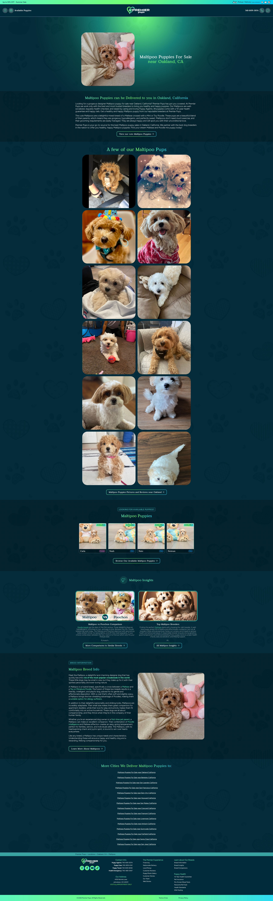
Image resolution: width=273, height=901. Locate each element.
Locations (91, 854)
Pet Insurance (179, 879)
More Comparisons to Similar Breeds (104, 645)
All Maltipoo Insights (166, 645)
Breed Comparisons (180, 868)
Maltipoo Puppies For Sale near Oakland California (136, 772)
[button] (262, 2)
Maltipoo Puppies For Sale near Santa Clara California (136, 839)
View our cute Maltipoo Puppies (135, 134)
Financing (146, 863)
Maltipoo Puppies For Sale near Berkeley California (136, 778)
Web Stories (147, 881)
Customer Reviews (149, 871)
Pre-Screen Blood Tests (182, 882)
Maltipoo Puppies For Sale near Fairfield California (136, 834)
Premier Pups (80, 854)
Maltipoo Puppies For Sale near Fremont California (136, 813)
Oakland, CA (102, 854)
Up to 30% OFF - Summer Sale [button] (14, 2)
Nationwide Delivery (149, 865)
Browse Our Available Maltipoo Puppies (135, 561)
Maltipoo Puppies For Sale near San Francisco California (136, 788)
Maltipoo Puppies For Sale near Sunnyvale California (136, 829)
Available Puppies (23, 10)
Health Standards (180, 887)
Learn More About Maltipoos (85, 748)
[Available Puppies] (11, 10)
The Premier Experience (153, 860)
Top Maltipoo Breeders (168, 624)
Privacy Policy (183, 898)
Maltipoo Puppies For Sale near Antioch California (136, 824)
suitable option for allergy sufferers (86, 699)
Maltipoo (158, 627)
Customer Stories (149, 876)
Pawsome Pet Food (180, 885)
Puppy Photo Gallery (149, 873)
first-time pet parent (120, 719)
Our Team (146, 879)
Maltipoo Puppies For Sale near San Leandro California (136, 783)
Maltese (125, 687)
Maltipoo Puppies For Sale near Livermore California (136, 819)
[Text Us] (267, 10)
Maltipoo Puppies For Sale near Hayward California (136, 798)
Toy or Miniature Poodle (80, 689)
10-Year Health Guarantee (183, 877)
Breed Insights (179, 865)
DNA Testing (178, 890)
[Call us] (261, 10)
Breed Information (180, 863)
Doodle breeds (83, 627)
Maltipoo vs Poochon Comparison (105, 624)
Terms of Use (163, 898)
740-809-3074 (251, 10)
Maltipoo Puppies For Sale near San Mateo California (136, 803)
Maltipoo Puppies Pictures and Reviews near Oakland (135, 492)
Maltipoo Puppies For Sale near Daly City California (136, 793)
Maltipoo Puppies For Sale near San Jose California (136, 844)
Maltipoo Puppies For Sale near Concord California (136, 808)
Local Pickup (147, 868)
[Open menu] (5, 10)
